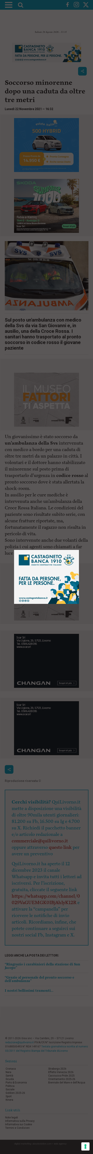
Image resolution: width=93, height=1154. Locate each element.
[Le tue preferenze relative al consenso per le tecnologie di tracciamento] (85, 1146)
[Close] (79, 550)
